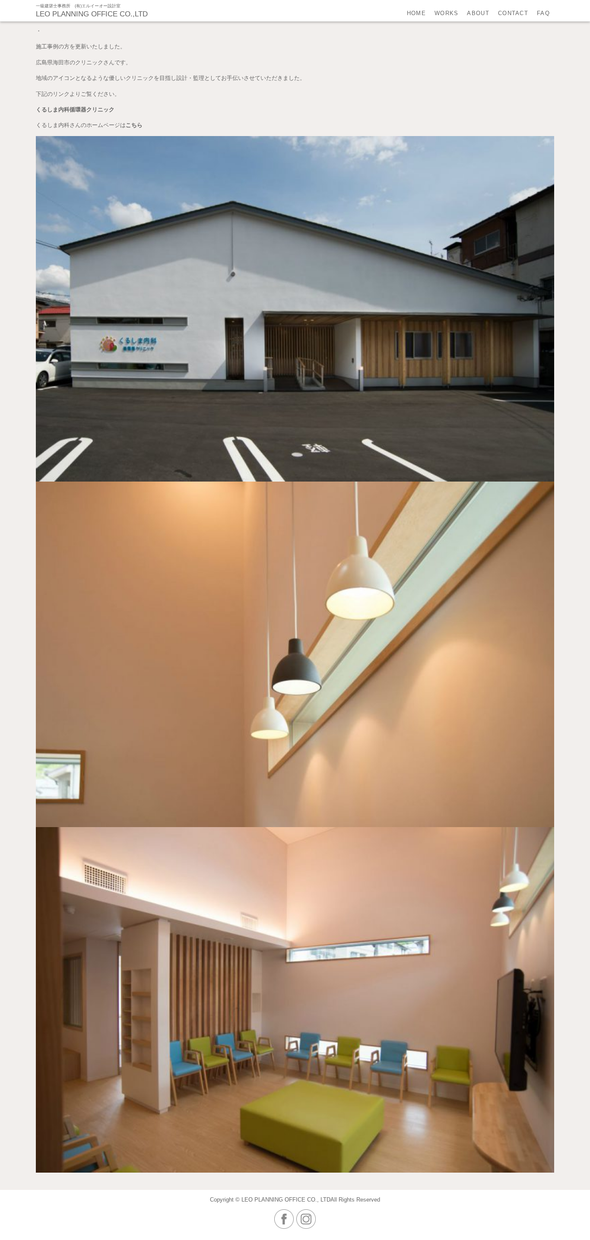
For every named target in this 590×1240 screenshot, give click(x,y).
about (478, 13)
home (416, 13)
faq (543, 13)
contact (513, 13)
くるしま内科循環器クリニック (75, 109)
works (447, 13)
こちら (134, 125)
